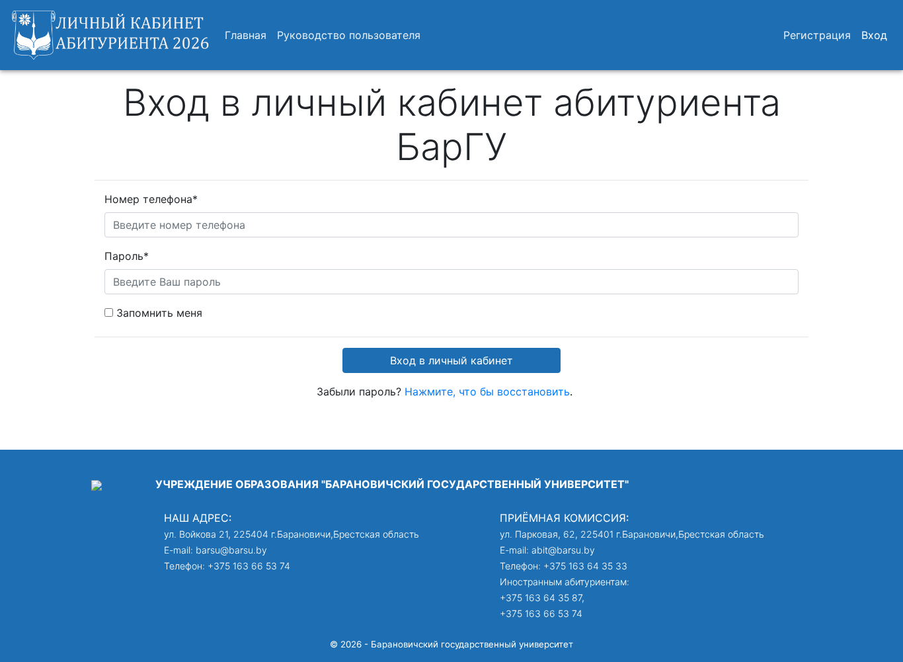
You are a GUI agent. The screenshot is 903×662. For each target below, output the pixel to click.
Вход (874, 35)
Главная (245, 35)
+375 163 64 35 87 (541, 597)
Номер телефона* (151, 199)
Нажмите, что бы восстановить (487, 391)
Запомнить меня (159, 312)
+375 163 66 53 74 (249, 565)
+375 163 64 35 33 (585, 565)
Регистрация (817, 35)
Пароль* (126, 256)
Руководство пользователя (348, 35)
